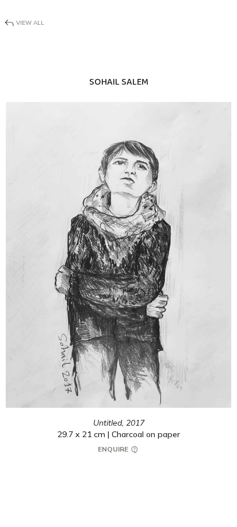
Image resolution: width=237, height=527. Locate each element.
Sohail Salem (118, 82)
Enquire (114, 449)
